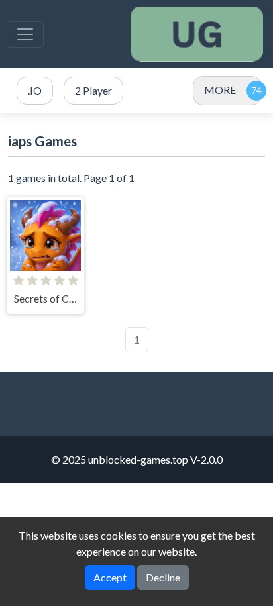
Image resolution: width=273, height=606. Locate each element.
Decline (163, 577)
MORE (220, 89)
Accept (110, 577)
